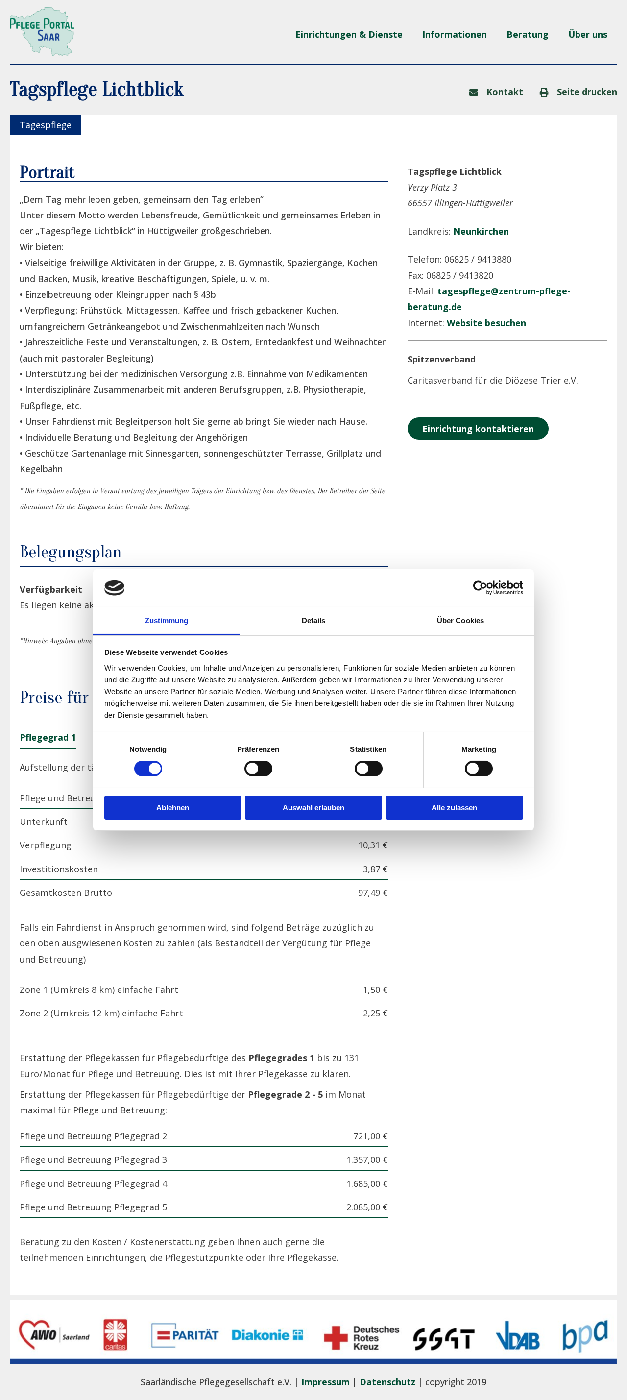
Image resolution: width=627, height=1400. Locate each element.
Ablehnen (172, 807)
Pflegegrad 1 (48, 737)
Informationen (454, 34)
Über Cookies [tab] (460, 620)
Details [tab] (314, 620)
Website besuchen (486, 323)
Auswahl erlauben (313, 807)
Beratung (527, 34)
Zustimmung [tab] (167, 620)
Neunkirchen (481, 231)
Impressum (325, 1382)
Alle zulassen (454, 807)
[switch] (258, 768)
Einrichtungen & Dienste (349, 34)
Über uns (587, 34)
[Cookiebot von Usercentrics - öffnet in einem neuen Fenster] (480, 587)
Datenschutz (387, 1382)
